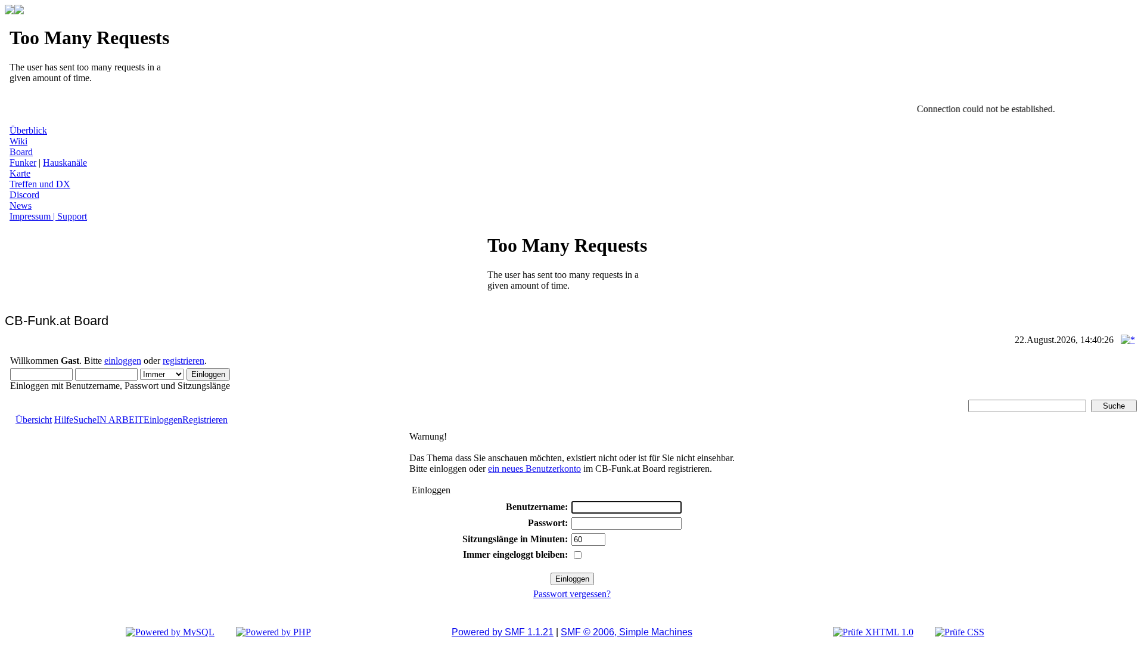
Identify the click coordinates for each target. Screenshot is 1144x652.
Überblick (28, 130)
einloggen (122, 361)
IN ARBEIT (120, 420)
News (21, 205)
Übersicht (33, 420)
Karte (20, 173)
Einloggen (163, 420)
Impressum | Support (48, 216)
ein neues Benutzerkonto (534, 468)
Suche (85, 420)
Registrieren (205, 420)
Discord (24, 195)
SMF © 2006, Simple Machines (626, 632)
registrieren (183, 361)
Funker (23, 162)
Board (21, 152)
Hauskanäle (65, 162)
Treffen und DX (40, 184)
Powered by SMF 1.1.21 (503, 632)
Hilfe (63, 420)
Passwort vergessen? (572, 594)
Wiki (18, 141)
